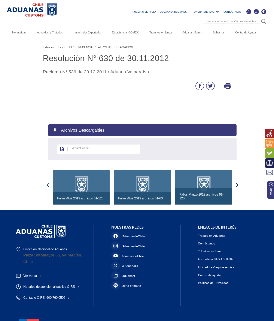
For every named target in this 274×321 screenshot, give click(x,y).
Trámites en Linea (160, 32)
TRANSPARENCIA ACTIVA (205, 12)
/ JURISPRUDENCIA (80, 47)
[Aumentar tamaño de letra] (249, 12)
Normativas (19, 32)
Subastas (219, 32)
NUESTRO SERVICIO (144, 12)
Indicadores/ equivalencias (216, 267)
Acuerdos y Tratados (50, 32)
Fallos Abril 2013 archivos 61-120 (80, 198)
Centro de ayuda (209, 275)
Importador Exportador (87, 32)
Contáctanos (206, 243)
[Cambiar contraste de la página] (264, 12)
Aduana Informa (192, 32)
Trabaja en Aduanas (211, 235)
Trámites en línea (210, 251)
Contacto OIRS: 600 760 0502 (44, 297)
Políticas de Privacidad (213, 283)
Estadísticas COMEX (125, 32)
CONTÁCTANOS (232, 12)
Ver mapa (30, 275)
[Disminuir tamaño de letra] (256, 12)
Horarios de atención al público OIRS (49, 286)
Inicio (61, 47)
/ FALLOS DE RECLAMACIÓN (114, 47)
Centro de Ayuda (245, 32)
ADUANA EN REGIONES (173, 12)
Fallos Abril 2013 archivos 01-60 (140, 198)
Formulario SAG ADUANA (215, 259)
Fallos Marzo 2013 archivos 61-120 (201, 196)
